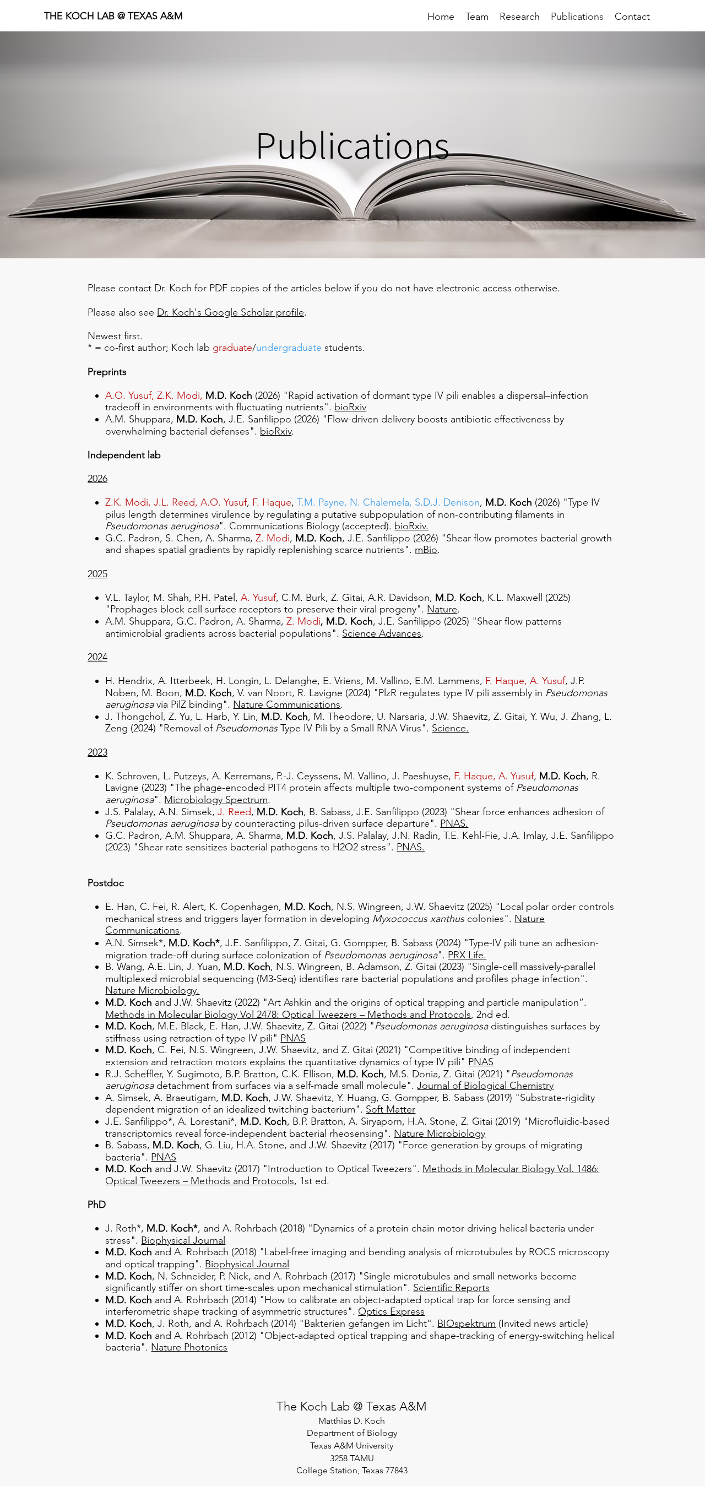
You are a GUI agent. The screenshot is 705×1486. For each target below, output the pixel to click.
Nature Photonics (189, 1347)
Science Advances (381, 633)
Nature (442, 609)
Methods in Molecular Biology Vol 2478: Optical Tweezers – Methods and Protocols (288, 1014)
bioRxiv (275, 431)
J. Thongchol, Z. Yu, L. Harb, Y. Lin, (183, 717)
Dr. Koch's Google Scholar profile (230, 312)
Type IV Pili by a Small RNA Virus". (355, 728)
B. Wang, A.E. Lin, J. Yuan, (164, 967)
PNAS (293, 1038)
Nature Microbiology (439, 1133)
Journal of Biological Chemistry (485, 1086)
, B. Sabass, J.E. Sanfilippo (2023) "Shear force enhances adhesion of (453, 812)
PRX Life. (467, 955)
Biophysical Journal (183, 1240)
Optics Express (391, 1311)
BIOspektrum (466, 1323)
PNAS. (454, 823)
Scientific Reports (451, 1288)
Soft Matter (390, 1109)
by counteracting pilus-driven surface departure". (329, 823)
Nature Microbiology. (152, 990)
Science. (450, 728)
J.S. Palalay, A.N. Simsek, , (181, 812)
